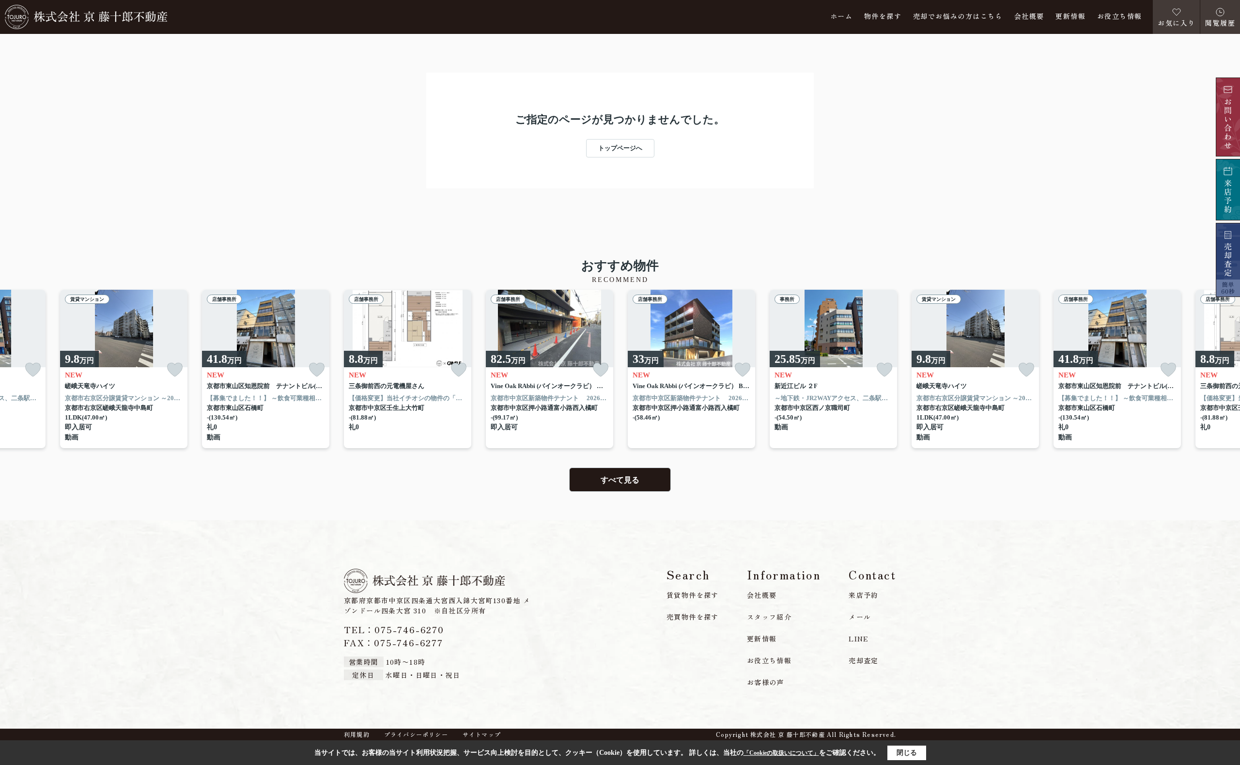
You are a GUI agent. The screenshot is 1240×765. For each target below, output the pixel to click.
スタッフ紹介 (769, 617)
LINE (859, 638)
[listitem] (408, 369)
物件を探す (882, 17)
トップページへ (620, 148)
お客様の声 (765, 682)
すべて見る (620, 480)
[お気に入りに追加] (33, 370)
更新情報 (1070, 17)
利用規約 (357, 734)
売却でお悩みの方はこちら (958, 17)
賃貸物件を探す (692, 595)
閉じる (907, 752)
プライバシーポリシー (416, 734)
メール (860, 617)
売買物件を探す (692, 617)
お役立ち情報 (1119, 17)
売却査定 (864, 660)
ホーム (841, 17)
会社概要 (1029, 17)
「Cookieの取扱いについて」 (781, 752)
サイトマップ (482, 734)
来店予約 (864, 595)
